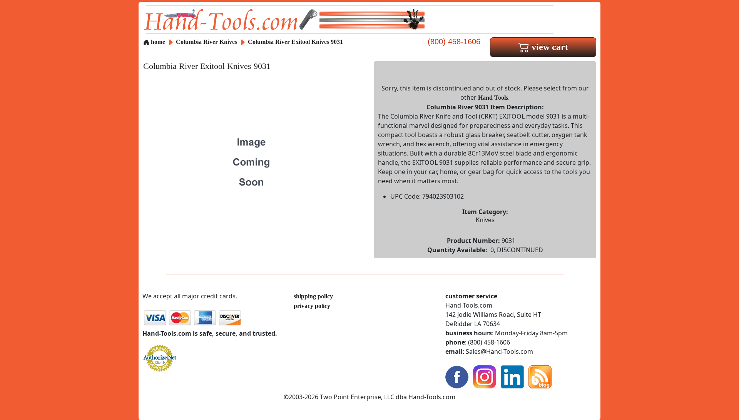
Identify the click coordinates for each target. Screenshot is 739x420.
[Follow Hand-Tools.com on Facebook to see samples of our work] (456, 376)
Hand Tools (493, 97)
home (157, 41)
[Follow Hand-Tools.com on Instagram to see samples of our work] (484, 376)
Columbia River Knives (206, 41)
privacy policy (312, 306)
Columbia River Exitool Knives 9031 (295, 41)
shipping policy (313, 296)
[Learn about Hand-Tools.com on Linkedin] (512, 376)
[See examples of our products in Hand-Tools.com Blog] (540, 376)
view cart (548, 47)
